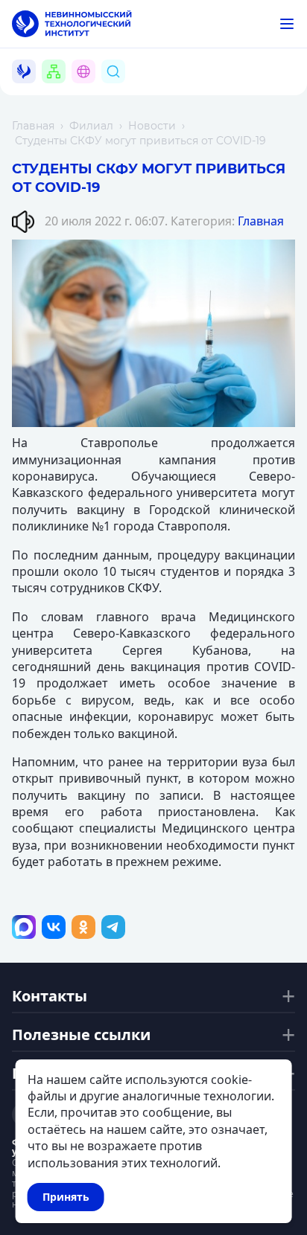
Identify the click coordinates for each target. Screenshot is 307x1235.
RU (92, 89)
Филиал (91, 125)
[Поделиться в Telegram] (113, 927)
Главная (33, 125)
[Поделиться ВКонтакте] (54, 927)
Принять (65, 1197)
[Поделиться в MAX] (24, 927)
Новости (152, 125)
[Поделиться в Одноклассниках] (83, 927)
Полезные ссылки (81, 1035)
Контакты (49, 996)
